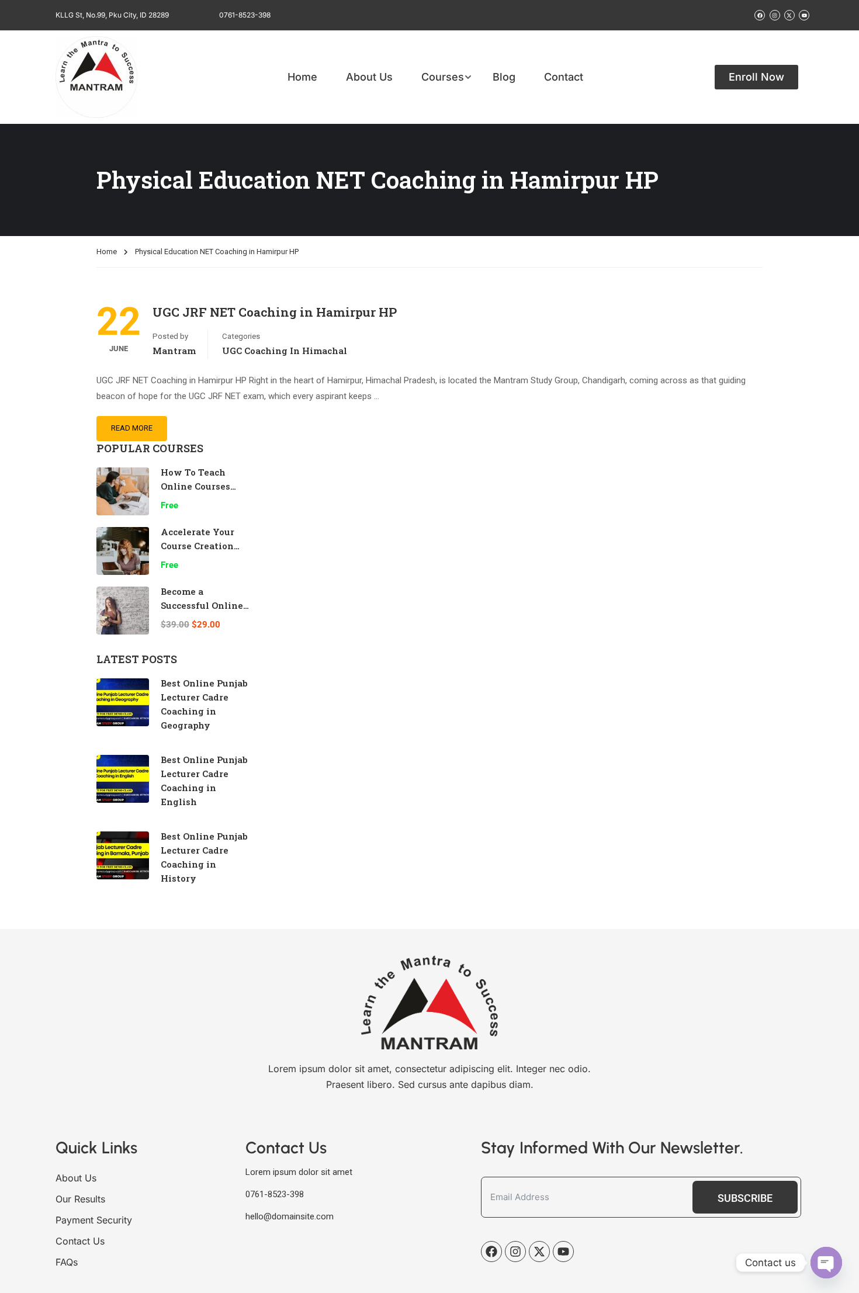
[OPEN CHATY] (826, 1262)
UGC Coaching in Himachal (284, 350)
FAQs (67, 1262)
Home (302, 77)
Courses (442, 77)
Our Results (80, 1199)
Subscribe (745, 1198)
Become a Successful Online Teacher (202, 605)
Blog (504, 77)
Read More (132, 428)
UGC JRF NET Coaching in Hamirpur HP (275, 312)
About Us (369, 77)
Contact (563, 77)
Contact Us (80, 1241)
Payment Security (94, 1220)
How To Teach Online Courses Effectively (195, 486)
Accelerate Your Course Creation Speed (197, 546)
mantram (174, 350)
